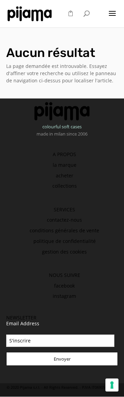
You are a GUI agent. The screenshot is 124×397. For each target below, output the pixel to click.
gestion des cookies (64, 251)
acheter (64, 175)
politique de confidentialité (64, 241)
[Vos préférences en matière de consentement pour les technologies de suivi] (111, 385)
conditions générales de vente (64, 230)
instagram (64, 296)
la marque (64, 165)
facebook (64, 285)
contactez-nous (64, 220)
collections (64, 186)
